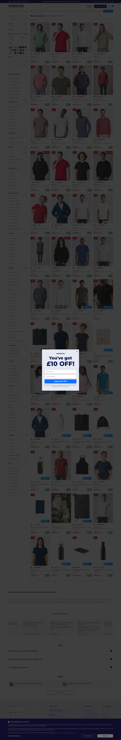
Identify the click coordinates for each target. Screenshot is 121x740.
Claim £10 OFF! (60, 381)
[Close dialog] (76, 351)
